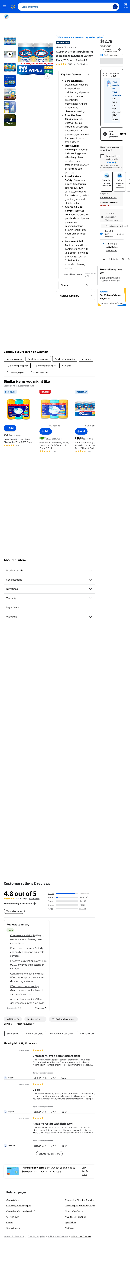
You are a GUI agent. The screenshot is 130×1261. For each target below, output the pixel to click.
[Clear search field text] (108, 7)
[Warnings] (90, 616)
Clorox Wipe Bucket (74, 1211)
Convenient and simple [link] (22, 935)
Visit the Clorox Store (66, 47)
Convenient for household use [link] (26, 973)
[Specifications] (90, 579)
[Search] (115, 6)
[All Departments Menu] (5, 6)
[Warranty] (90, 598)
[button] (35, 59)
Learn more (111, 250)
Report (64, 1078)
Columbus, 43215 (108, 197)
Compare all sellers (110, 280)
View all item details (73, 274)
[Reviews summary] (74, 64)
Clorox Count (12, 1216)
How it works (115, 117)
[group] (72, 64)
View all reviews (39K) (49, 1153)
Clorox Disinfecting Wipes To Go (21, 1211)
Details (120, 234)
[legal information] (119, 49)
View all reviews (14, 911)
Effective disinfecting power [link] (25, 960)
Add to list (114, 259)
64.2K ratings (82, 64)
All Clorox (70, 1228)
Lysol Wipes (70, 1222)
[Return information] (121, 55)
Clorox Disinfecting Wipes (18, 1205)
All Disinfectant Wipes (75, 1216)
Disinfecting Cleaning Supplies (79, 1200)
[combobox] (68, 7)
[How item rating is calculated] (34, 903)
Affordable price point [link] (22, 999)
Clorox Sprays (13, 1228)
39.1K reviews (34, 898)
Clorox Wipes (12, 1200)
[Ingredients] (90, 607)
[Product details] (90, 570)
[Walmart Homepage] (12, 6)
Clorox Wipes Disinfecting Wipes (80, 1205)
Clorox (9, 1222)
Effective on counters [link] (22, 948)
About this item (15, 560)
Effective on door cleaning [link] (24, 986)
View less (39, 1008)
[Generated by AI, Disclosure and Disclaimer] (95, 274)
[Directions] (90, 589)
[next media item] (47, 76)
